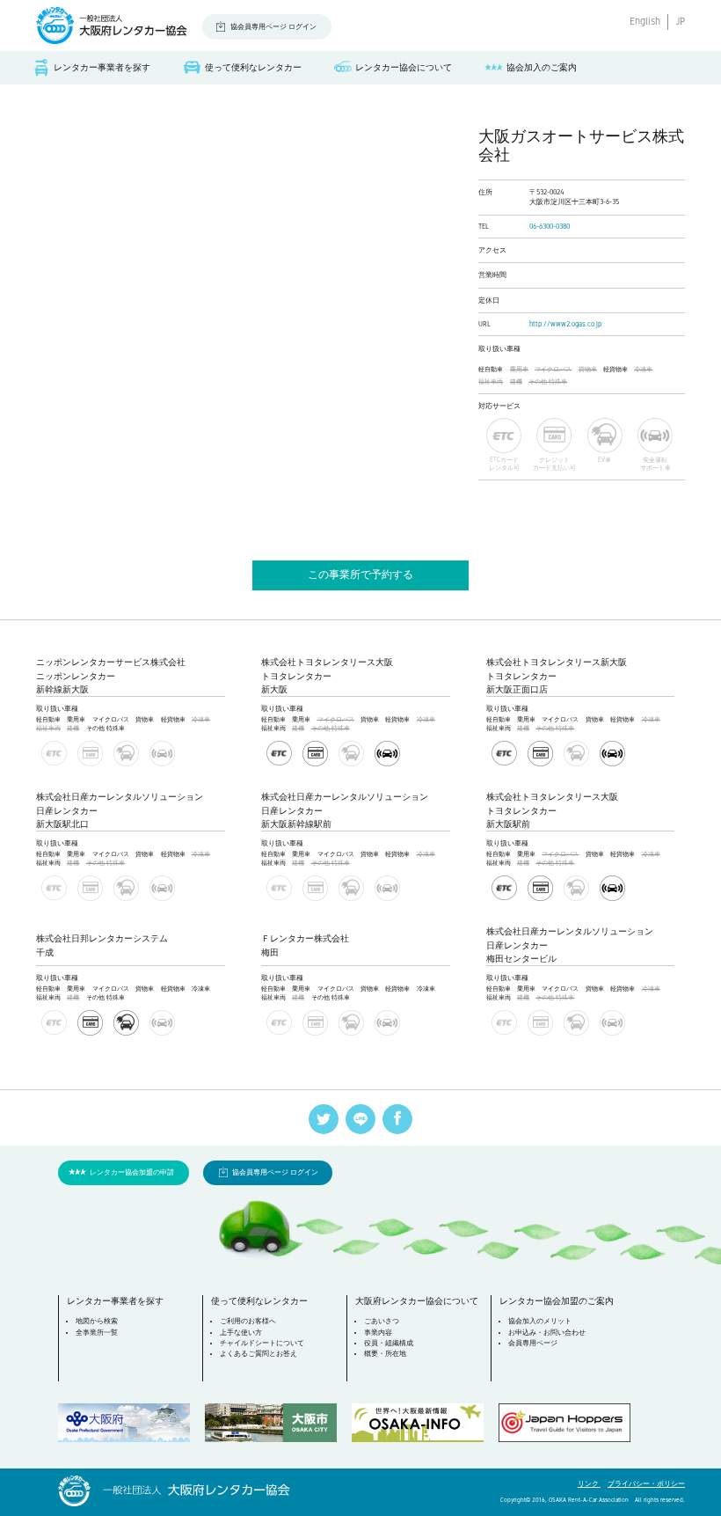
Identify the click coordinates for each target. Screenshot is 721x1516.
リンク (589, 1484)
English (645, 21)
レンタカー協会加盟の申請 (132, 1172)
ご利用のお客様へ (248, 1321)
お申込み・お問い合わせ (547, 1333)
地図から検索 (97, 1321)
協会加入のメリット (540, 1321)
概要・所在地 (385, 1354)
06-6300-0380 (549, 227)
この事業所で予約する (360, 574)
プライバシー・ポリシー (646, 1484)
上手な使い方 (241, 1333)
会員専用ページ (532, 1343)
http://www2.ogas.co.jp (565, 324)
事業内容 (378, 1333)
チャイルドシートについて (262, 1343)
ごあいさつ (381, 1321)
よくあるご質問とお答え (258, 1354)
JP (680, 21)
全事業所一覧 (97, 1333)
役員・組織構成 (388, 1343)
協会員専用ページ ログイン (273, 27)
